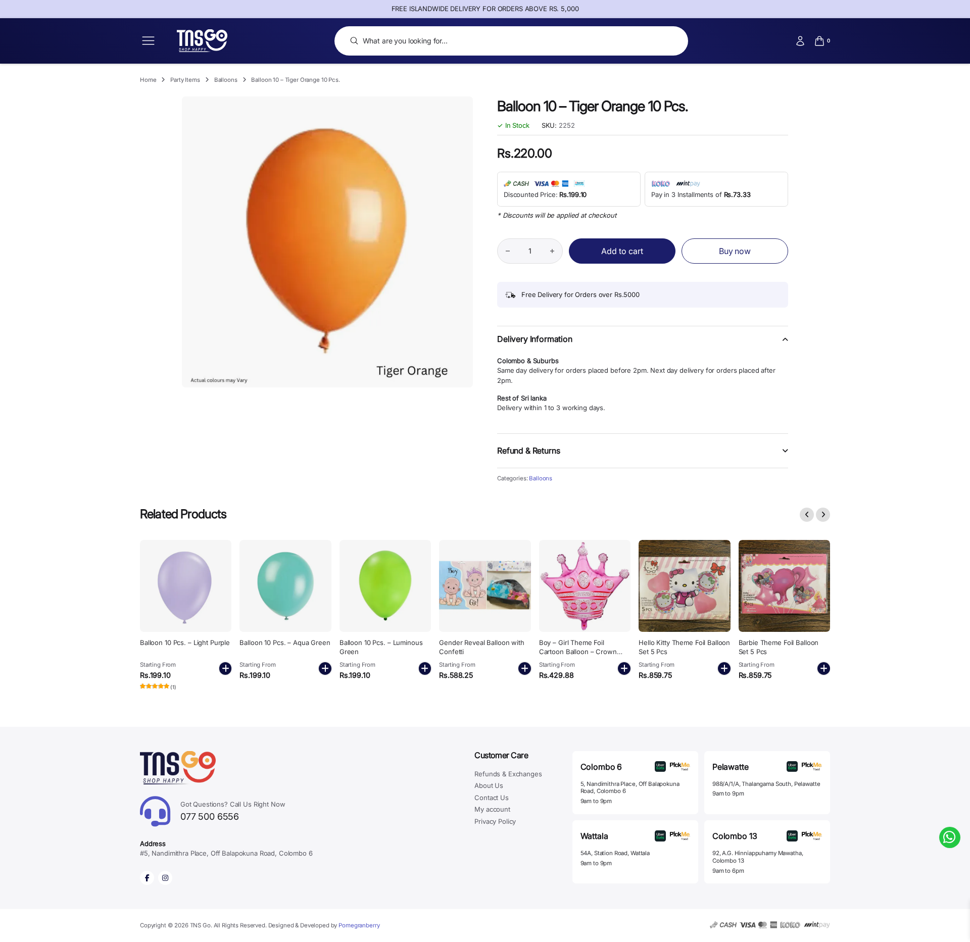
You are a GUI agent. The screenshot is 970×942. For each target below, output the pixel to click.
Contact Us (491, 798)
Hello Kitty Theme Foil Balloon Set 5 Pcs (684, 647)
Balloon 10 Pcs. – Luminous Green (381, 647)
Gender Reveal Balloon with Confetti (481, 647)
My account (492, 809)
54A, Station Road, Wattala (615, 853)
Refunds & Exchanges (508, 774)
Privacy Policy (495, 821)
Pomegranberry (358, 925)
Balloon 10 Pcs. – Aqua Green (284, 642)
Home (148, 79)
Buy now (735, 251)
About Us (488, 785)
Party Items (185, 79)
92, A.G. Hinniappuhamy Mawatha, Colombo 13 (757, 857)
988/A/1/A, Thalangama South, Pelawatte (766, 783)
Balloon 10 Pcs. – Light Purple (185, 642)
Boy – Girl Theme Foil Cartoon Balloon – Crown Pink (578, 651)
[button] (642, 345)
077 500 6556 (232, 811)
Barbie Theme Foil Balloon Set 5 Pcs (779, 647)
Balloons (225, 79)
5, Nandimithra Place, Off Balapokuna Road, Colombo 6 (630, 787)
